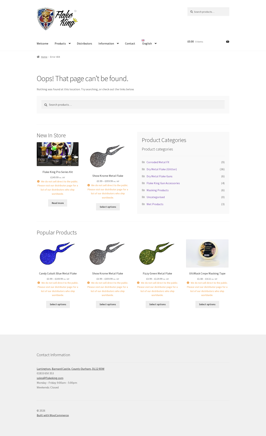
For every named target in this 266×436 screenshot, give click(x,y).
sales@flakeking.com (50, 378)
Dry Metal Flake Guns (159, 176)
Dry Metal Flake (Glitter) (162, 169)
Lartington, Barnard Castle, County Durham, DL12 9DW (70, 369)
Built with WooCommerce (53, 415)
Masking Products (158, 190)
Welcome (42, 43)
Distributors (84, 43)
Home (44, 56)
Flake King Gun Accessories (163, 183)
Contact (130, 43)
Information (106, 43)
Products (60, 43)
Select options (108, 206)
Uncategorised (156, 197)
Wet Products (155, 204)
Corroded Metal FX (158, 162)
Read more (58, 203)
